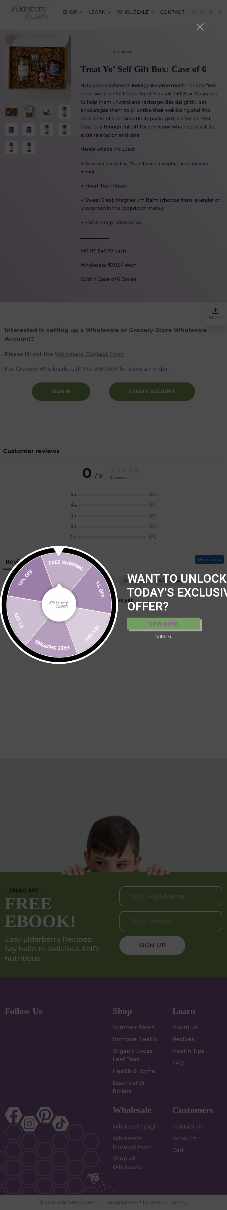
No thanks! (164, 636)
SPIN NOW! (164, 624)
